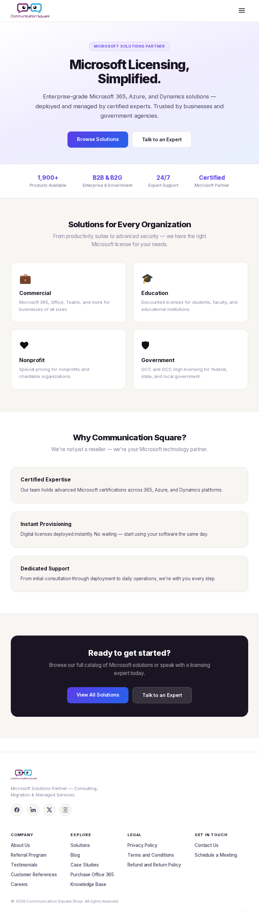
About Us (20, 845)
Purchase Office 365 (92, 874)
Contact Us (207, 845)
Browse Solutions (97, 139)
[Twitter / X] (49, 810)
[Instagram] (65, 810)
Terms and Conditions (150, 855)
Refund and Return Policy (154, 864)
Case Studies (84, 864)
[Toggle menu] (241, 11)
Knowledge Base (88, 884)
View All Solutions (98, 695)
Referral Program (28, 855)
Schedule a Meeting (216, 855)
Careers (19, 884)
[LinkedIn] (33, 810)
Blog (75, 855)
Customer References (34, 874)
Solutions (80, 845)
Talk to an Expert (162, 139)
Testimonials (24, 864)
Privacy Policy (142, 845)
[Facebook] (17, 810)
